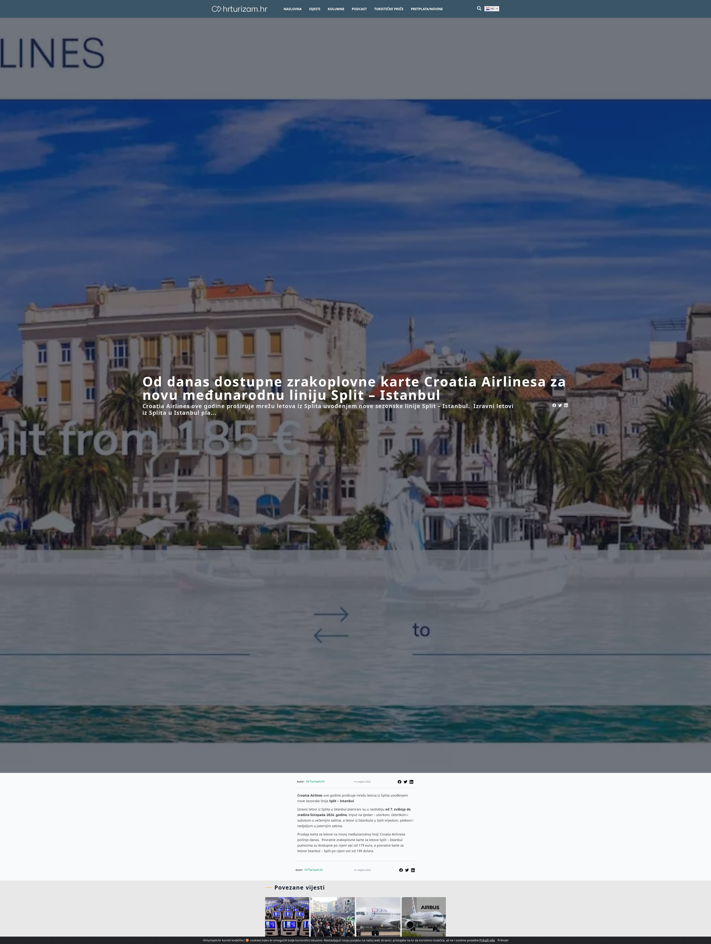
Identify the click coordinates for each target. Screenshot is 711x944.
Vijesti (314, 9)
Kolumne (336, 9)
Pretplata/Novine (427, 9)
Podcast (359, 9)
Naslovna (293, 9)
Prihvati (503, 940)
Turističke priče (388, 9)
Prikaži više (487, 940)
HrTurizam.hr (315, 781)
